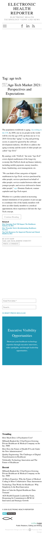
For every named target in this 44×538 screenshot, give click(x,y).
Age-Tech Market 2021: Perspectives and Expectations (24, 89)
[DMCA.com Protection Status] (9, 514)
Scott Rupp (9, 239)
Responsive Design (12, 530)
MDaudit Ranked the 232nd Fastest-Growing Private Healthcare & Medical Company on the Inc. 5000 (21, 443)
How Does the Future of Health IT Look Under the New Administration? (21, 450)
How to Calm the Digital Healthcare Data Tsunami (19, 491)
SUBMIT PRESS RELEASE (14, 313)
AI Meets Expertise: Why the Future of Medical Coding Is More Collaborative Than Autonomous (22, 480)
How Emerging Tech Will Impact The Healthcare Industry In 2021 (19, 225)
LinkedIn (27, 26)
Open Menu (4, 26)
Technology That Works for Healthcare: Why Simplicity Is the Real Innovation (20, 485)
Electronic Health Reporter (22, 8)
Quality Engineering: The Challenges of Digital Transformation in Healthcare (21, 455)
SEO (24, 530)
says (15, 188)
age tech (11, 241)
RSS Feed (33, 26)
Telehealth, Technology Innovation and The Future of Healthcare (19, 461)
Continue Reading (11, 217)
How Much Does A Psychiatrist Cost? (17, 437)
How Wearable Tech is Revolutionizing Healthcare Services (19, 229)
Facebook (22, 26)
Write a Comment (11, 244)
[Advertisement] (22, 53)
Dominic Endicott (23, 241)
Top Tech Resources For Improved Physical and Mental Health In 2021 (21, 233)
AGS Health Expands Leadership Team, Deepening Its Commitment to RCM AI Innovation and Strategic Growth (18, 498)
